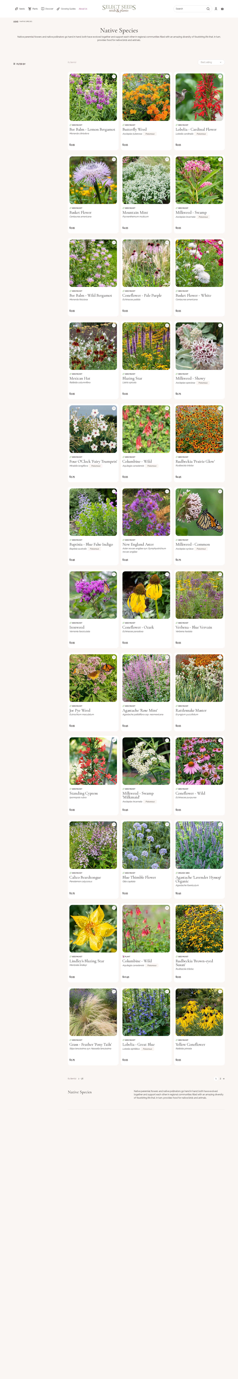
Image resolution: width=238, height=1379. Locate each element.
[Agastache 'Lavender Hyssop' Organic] (199, 845)
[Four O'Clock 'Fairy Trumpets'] (93, 429)
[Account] (216, 8)
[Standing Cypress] (93, 761)
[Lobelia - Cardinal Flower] (199, 97)
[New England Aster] (146, 512)
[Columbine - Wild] (146, 429)
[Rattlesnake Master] (199, 678)
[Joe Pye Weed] (93, 678)
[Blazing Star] (146, 346)
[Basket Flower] (93, 180)
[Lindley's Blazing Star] (93, 928)
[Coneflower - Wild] (199, 761)
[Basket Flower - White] (199, 263)
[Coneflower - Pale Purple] (146, 263)
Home (15, 21)
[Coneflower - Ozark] (146, 595)
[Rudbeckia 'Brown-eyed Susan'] (199, 928)
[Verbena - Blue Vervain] (199, 595)
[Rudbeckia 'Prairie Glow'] (199, 429)
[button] (19, 9)
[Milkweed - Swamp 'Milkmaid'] (146, 761)
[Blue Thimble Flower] (146, 845)
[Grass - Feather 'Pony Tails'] (93, 1012)
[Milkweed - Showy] (199, 346)
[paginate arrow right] (224, 1078)
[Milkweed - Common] (199, 512)
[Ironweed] (93, 595)
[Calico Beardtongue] (93, 845)
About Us (83, 9)
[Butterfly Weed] (146, 97)
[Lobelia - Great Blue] (146, 1012)
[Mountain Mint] (146, 180)
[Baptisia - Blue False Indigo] (93, 512)
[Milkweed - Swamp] (199, 180)
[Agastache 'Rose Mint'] (146, 678)
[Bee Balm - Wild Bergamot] (93, 263)
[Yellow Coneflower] (199, 1012)
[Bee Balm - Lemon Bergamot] (93, 97)
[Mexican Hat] (93, 346)
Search (179, 8)
